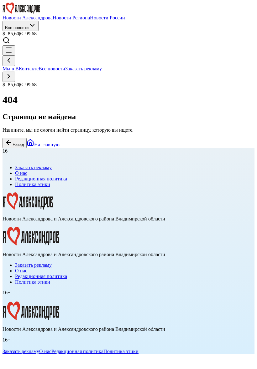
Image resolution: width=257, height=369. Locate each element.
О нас (21, 173)
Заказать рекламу (83, 68)
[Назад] (9, 61)
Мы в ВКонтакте (21, 68)
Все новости (17, 27)
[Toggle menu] (9, 50)
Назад (18, 145)
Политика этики (32, 184)
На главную (47, 144)
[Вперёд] (9, 77)
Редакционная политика (41, 178)
